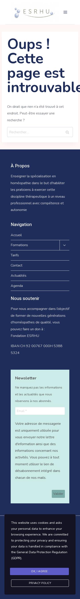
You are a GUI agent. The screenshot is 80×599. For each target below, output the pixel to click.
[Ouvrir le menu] (65, 12)
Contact (16, 265)
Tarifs (15, 255)
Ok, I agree (39, 571)
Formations (19, 245)
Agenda (17, 285)
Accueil (16, 235)
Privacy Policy (40, 583)
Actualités (18, 275)
